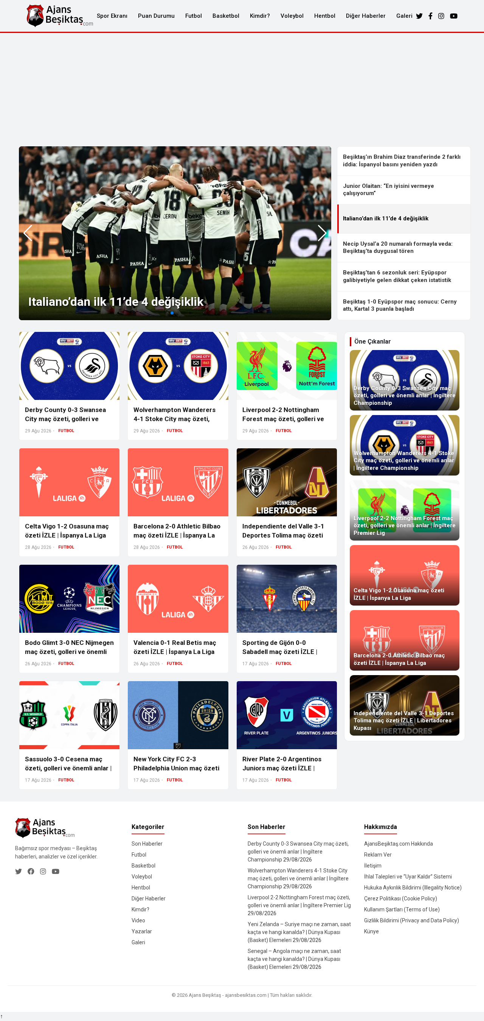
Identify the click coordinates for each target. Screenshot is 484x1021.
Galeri (404, 15)
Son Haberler (147, 844)
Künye (371, 931)
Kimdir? (260, 15)
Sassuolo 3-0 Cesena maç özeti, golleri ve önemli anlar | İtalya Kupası (68, 768)
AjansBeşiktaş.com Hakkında (398, 844)
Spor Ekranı (112, 15)
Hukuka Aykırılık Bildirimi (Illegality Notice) (413, 888)
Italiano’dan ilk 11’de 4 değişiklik (115, 301)
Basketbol (226, 15)
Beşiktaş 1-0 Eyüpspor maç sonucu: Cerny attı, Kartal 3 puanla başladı (400, 305)
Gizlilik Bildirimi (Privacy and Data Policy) (411, 920)
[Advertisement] (242, 90)
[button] (322, 233)
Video (138, 920)
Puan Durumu (156, 15)
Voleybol (292, 15)
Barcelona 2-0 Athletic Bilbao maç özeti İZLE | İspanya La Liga (176, 535)
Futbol (193, 15)
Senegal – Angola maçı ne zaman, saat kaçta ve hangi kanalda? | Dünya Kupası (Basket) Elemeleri (294, 959)
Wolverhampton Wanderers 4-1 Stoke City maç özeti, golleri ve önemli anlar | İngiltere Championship (298, 878)
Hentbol (324, 15)
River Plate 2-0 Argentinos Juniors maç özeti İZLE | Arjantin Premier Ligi (281, 768)
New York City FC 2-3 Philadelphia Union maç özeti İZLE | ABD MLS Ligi (176, 768)
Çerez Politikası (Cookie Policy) (400, 899)
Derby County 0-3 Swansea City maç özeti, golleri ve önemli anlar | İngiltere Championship (298, 852)
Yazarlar (142, 931)
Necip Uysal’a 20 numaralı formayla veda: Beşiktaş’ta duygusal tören (398, 247)
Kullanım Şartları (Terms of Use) (402, 909)
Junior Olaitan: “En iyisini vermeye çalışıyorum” (388, 190)
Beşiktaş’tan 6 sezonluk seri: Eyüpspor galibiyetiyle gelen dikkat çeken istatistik (397, 276)
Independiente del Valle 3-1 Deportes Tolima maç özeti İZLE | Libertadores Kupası (283, 535)
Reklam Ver (378, 855)
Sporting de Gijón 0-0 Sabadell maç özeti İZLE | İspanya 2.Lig (279, 652)
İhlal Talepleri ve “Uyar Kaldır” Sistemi (408, 877)
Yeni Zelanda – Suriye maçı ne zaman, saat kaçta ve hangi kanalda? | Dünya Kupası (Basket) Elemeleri (299, 932)
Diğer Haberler (366, 15)
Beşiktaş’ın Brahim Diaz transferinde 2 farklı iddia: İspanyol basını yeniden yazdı (402, 160)
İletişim (373, 866)
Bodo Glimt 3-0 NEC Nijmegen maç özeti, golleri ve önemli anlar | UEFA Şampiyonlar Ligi (69, 652)
